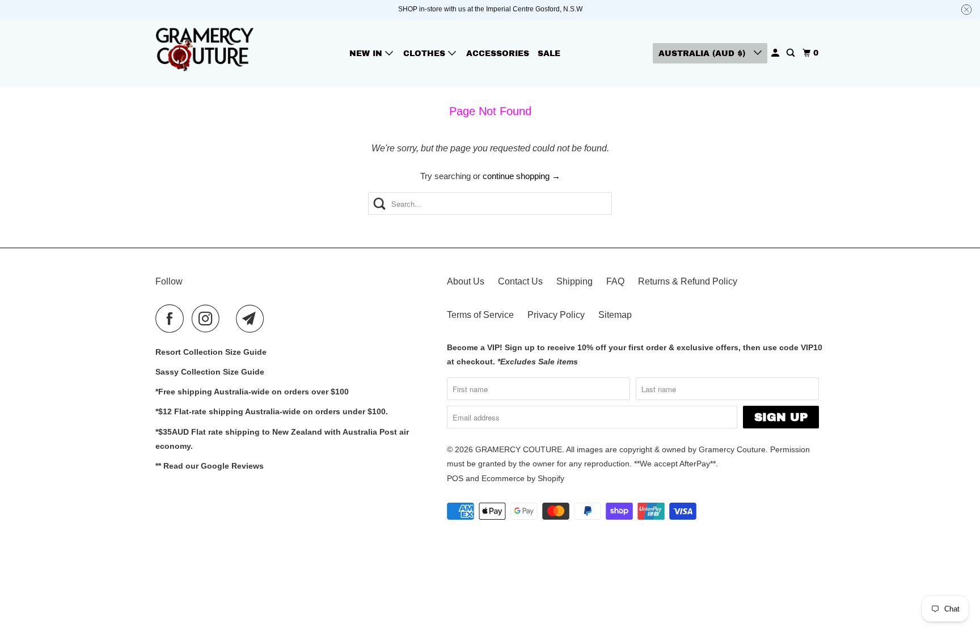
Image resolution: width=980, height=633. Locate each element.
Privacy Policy (556, 315)
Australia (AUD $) (703, 53)
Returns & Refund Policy (687, 281)
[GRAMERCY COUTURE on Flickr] (231, 318)
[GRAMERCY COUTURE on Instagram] (209, 318)
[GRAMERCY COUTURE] (206, 53)
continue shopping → (521, 176)
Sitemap (615, 315)
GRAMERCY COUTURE (518, 449)
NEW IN (367, 53)
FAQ (615, 281)
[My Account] (776, 53)
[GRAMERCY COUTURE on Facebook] (172, 318)
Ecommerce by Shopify (522, 478)
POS (455, 478)
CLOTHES (425, 53)
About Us (465, 281)
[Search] (791, 53)
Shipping (574, 281)
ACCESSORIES (497, 53)
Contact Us (520, 281)
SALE (549, 53)
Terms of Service (480, 315)
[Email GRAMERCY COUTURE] (253, 318)
